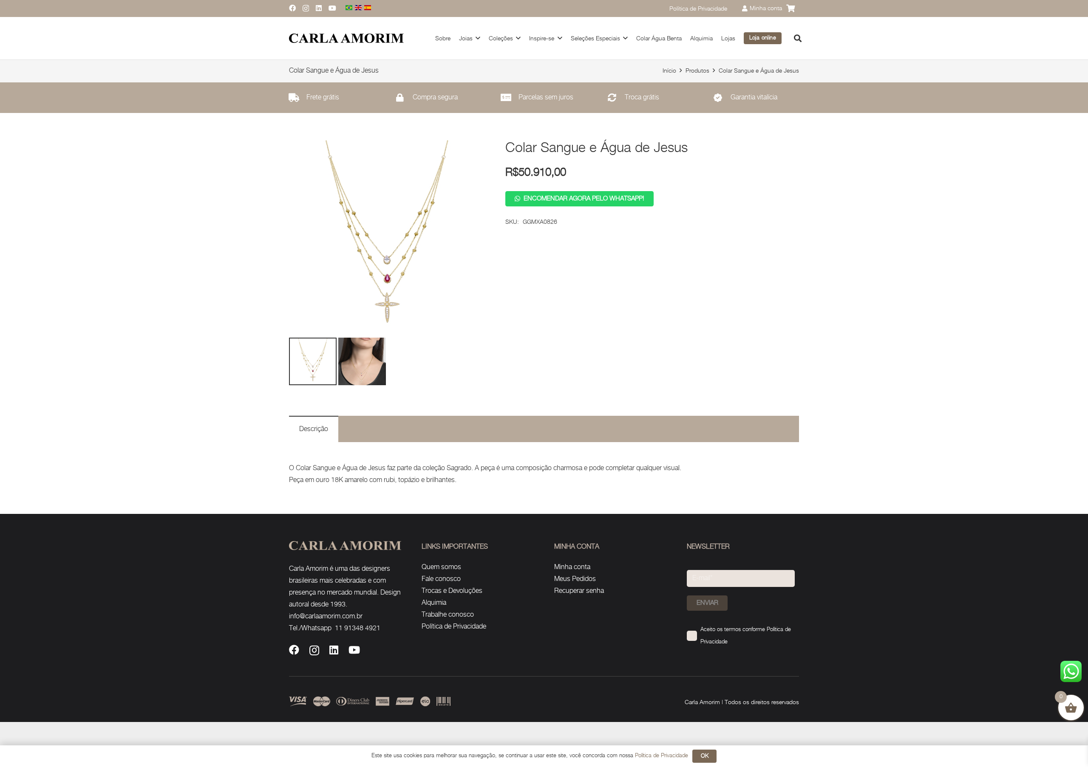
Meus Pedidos (575, 579)
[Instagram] (306, 8)
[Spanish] (368, 8)
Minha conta (572, 567)
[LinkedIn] (319, 8)
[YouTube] (332, 8)
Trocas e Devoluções (452, 591)
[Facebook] (292, 8)
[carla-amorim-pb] (346, 38)
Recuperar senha (579, 591)
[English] (359, 8)
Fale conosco (441, 579)
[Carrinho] (790, 8)
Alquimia (434, 602)
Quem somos (441, 567)
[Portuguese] (349, 8)
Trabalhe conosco (448, 614)
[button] (798, 38)
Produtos (697, 71)
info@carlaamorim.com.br (326, 616)
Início (669, 71)
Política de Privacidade (454, 626)
